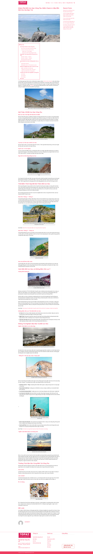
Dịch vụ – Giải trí (62, 2)
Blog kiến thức (70, 2)
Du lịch (52, 2)
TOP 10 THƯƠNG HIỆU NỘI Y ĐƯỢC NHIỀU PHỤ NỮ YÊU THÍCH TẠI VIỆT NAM (68, 15)
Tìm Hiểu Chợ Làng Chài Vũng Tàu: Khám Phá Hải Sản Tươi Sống (35, 428)
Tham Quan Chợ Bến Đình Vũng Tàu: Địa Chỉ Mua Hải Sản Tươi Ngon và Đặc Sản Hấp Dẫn (40, 308)
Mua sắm (49, 541)
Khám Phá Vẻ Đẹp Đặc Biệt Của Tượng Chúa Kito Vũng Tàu (34, 227)
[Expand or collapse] (38, 45)
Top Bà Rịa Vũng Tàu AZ (38, 537)
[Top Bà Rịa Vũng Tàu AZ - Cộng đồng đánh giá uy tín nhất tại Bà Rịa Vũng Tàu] (22, 3)
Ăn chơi (56, 2)
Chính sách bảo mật (37, 543)
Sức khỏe (49, 545)
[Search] (74, 3)
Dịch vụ (48, 543)
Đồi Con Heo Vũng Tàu (47, 81)
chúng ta (32, 85)
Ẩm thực (49, 546)
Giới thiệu (48, 2)
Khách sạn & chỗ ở (51, 539)
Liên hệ (34, 541)
